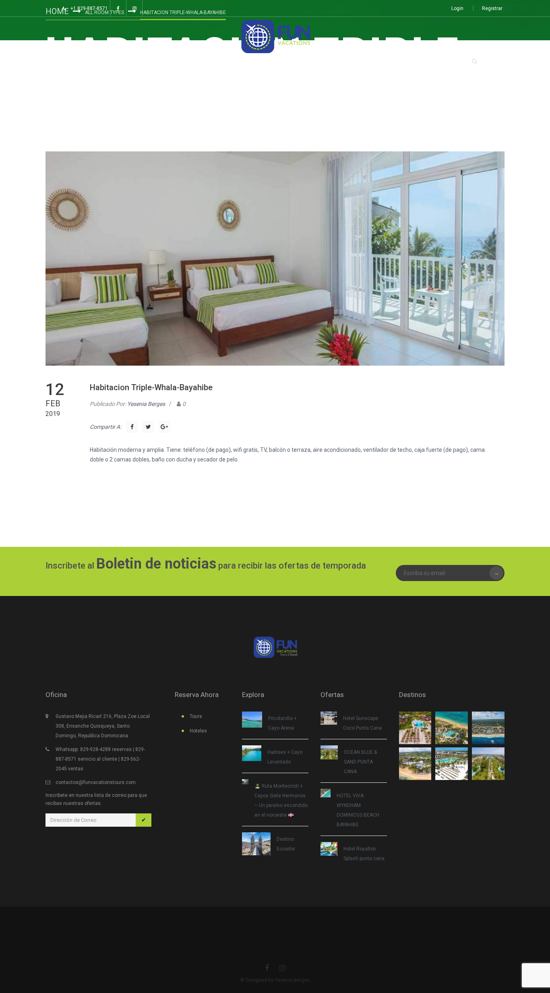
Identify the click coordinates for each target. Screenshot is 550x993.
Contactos (432, 62)
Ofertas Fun (235, 62)
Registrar (492, 8)
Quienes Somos (376, 62)
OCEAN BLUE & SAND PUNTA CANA (360, 761)
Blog (278, 62)
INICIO (89, 62)
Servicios (322, 62)
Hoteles (188, 62)
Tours (134, 62)
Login (457, 8)
